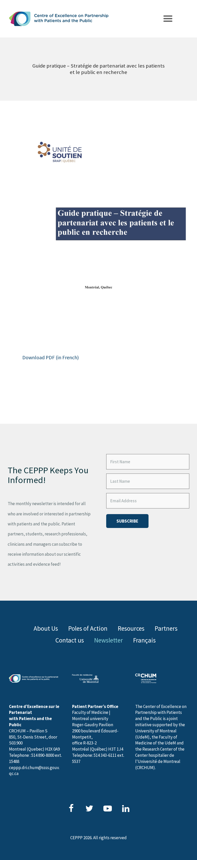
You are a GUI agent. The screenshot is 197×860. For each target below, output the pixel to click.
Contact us (69, 640)
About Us (46, 628)
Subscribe (127, 521)
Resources (131, 628)
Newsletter (108, 640)
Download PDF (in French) (50, 357)
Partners (166, 628)
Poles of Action (87, 628)
